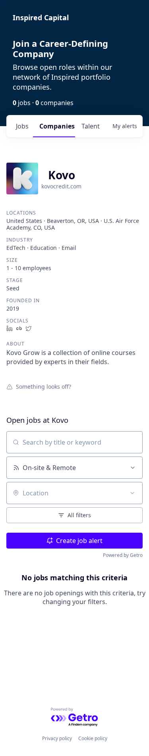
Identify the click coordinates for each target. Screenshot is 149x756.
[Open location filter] (132, 493)
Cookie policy (92, 738)
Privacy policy (57, 738)
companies (57, 126)
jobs (22, 126)
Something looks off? (43, 386)
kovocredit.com (61, 186)
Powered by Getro (123, 555)
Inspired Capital (41, 17)
